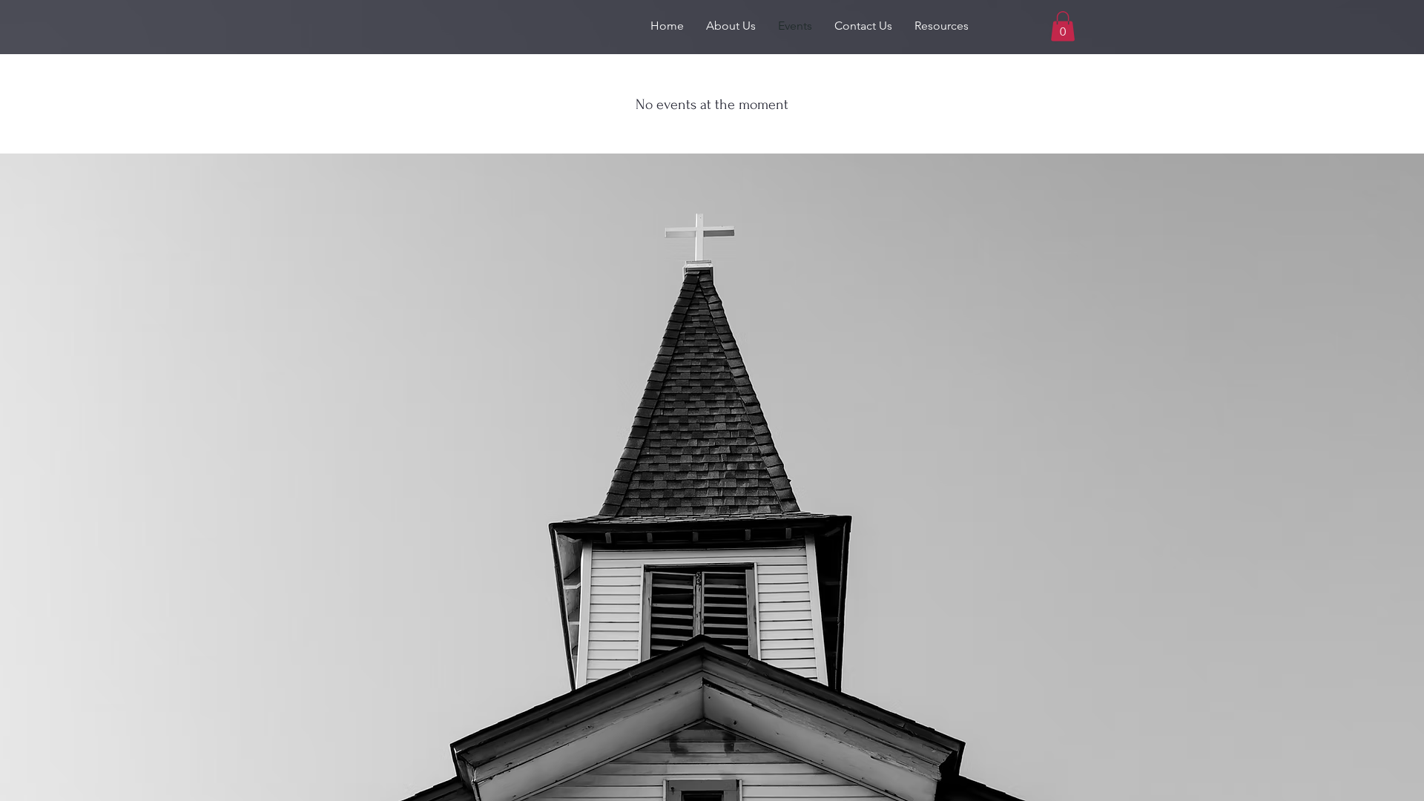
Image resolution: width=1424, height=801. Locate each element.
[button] (731, 25)
